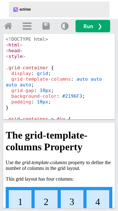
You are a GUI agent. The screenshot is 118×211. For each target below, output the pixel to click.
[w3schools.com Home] (8, 26)
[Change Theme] (65, 26)
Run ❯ (92, 26)
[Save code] (46, 26)
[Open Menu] (27, 26)
